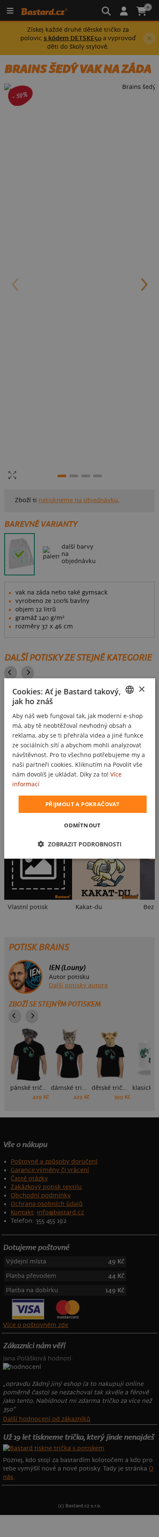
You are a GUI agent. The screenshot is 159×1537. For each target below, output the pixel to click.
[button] (80, 844)
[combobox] (130, 690)
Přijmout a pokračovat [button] (82, 803)
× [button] (141, 689)
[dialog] (79, 768)
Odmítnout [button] (82, 825)
